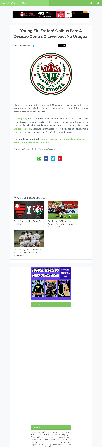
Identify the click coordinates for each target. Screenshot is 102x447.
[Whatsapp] (39, 160)
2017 (38, 432)
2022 (63, 432)
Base (33, 434)
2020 (53, 432)
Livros (69, 445)
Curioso (56, 434)
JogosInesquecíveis (38, 445)
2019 (48, 432)
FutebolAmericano (65, 437)
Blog (40, 435)
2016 (33, 432)
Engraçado (66, 435)
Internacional (64, 439)
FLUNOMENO (8, 3)
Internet (35, 442)
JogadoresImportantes (62, 442)
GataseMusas (36, 440)
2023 (68, 432)
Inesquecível (50, 440)
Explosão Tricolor (22, 128)
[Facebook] (46, 160)
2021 (58, 432)
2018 (43, 432)
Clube (47, 434)
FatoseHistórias (37, 437)
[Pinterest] (60, 160)
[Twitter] (53, 160)
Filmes (50, 437)
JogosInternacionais (56, 445)
